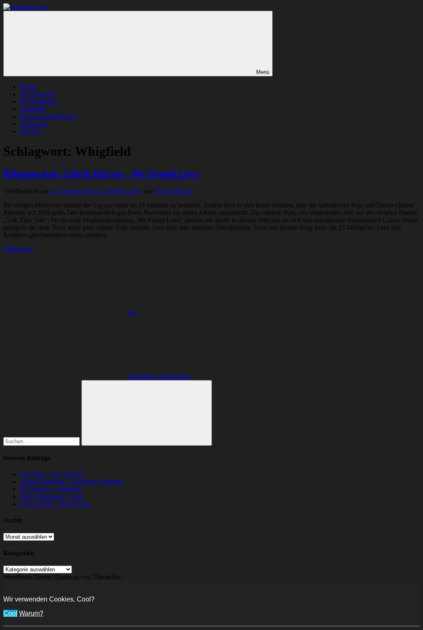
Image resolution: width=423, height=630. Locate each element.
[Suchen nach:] (42, 441)
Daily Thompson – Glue (51, 496)
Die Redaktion (39, 101)
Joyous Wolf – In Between (54, 503)
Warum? (31, 613)
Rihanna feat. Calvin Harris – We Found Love (101, 173)
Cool (10, 613)
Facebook (32, 108)
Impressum (34, 123)
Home (28, 86)
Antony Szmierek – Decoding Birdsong (72, 481)
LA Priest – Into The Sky (53, 474)
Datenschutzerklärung (48, 116)
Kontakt (30, 131)
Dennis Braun (173, 191)
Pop (132, 312)
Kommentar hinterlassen (158, 376)
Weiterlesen (18, 248)
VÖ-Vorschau (38, 93)
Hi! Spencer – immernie (51, 488)
